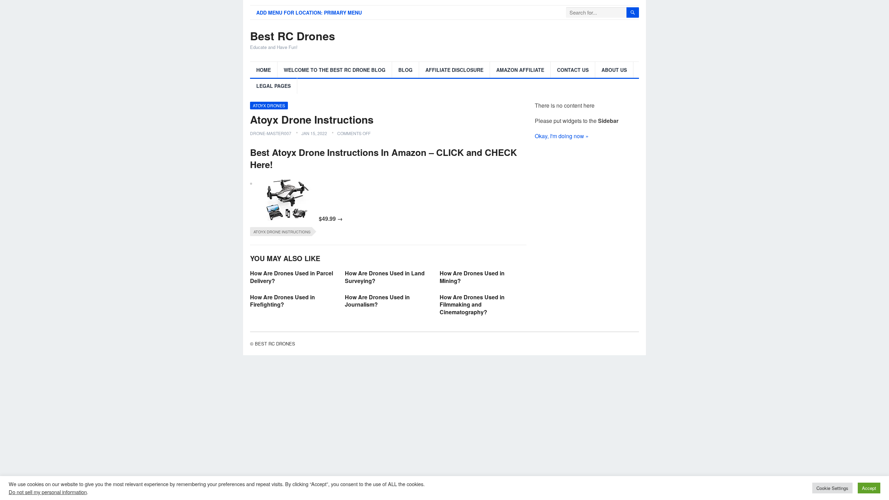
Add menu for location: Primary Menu (309, 12)
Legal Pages (273, 85)
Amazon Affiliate (520, 69)
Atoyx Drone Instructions (282, 231)
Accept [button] (869, 488)
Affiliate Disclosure (454, 69)
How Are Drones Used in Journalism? (377, 301)
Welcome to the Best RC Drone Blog (334, 69)
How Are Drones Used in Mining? (472, 277)
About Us (614, 69)
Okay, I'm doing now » (562, 136)
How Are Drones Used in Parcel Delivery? (291, 277)
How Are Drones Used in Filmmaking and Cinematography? (472, 304)
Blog (405, 69)
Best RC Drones (292, 35)
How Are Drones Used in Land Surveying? (385, 277)
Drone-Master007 (270, 133)
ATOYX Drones (269, 105)
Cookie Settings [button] (832, 488)
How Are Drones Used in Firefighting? (282, 301)
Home (263, 69)
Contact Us (573, 69)
